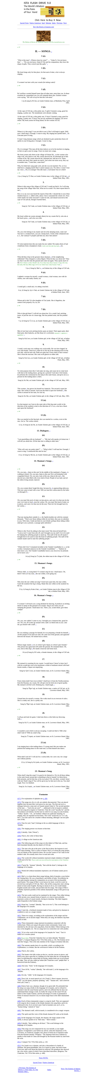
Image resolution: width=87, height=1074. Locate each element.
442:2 (19, 871)
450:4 (19, 1029)
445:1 (19, 915)
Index (54, 23)
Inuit (43, 23)
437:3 (19, 823)
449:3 (19, 1018)
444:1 (19, 904)
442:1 (19, 865)
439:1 (19, 828)
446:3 (19, 945)
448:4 (19, 1001)
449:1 (19, 1010)
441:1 (19, 848)
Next (65, 23)
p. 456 (45, 798)
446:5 (19, 954)
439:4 (19, 836)
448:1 (19, 975)
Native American (35, 23)
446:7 (19, 969)
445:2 (19, 923)
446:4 (19, 951)
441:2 (19, 858)
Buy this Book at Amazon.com (43, 27)
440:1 (19, 839)
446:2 (19, 938)
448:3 (19, 986)
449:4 (19, 1023)
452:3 (19, 1045)
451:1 (19, 1042)
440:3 (19, 843)
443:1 (19, 895)
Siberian (48, 23)
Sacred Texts (24, 23)
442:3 (19, 876)
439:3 (19, 832)
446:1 (19, 932)
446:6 (19, 966)
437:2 (19, 802)
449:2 (19, 1014)
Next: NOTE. (43, 1058)
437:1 (19, 798)
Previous (59, 23)
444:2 (19, 910)
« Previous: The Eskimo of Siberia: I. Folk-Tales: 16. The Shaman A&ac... (28, 1070)
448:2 (19, 978)
